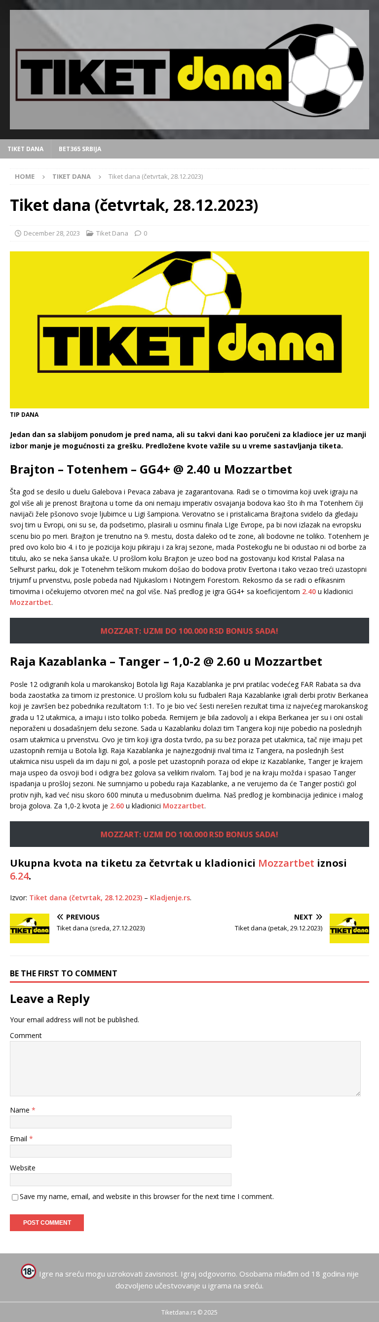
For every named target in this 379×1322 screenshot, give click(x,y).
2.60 (117, 805)
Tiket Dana (25, 149)
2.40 (309, 591)
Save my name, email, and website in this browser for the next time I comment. (147, 1196)
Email (19, 1138)
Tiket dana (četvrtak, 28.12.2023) (85, 897)
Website (23, 1167)
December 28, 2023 (52, 233)
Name (21, 1110)
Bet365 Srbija (80, 149)
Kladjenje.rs (170, 897)
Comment (26, 1035)
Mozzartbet (30, 602)
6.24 (19, 875)
